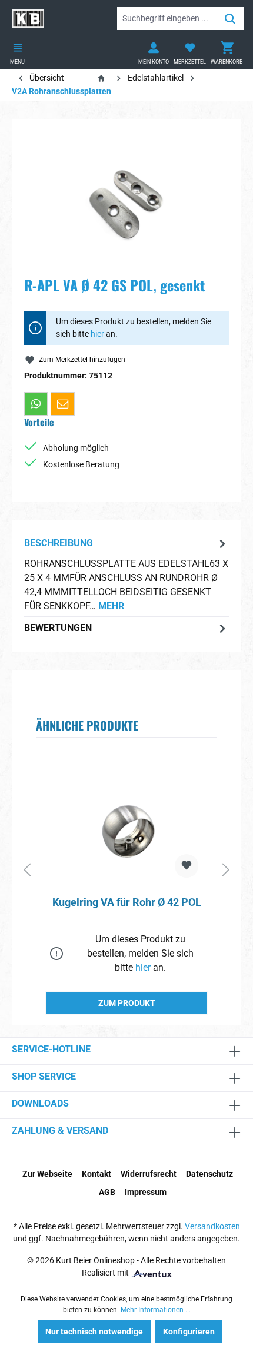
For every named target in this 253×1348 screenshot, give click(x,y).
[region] (126, 197)
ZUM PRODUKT (126, 1003)
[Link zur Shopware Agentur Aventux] (151, 1272)
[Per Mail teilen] (62, 404)
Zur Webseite (47, 1173)
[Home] (103, 77)
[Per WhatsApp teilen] (36, 404)
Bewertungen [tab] (58, 627)
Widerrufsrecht (149, 1173)
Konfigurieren (189, 1331)
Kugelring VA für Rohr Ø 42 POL (126, 902)
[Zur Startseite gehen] (28, 18)
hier (97, 333)
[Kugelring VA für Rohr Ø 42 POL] (126, 828)
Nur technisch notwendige (94, 1331)
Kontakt (96, 1173)
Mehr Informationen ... (156, 1310)
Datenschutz (209, 1173)
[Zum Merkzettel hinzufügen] (186, 866)
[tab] (126, 574)
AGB (107, 1192)
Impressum (146, 1192)
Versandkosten (212, 1226)
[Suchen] (230, 18)
